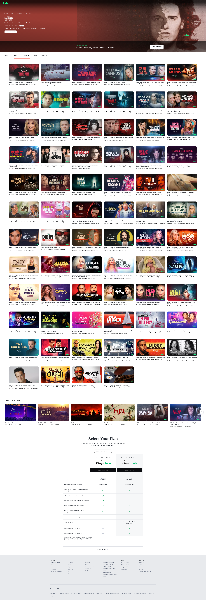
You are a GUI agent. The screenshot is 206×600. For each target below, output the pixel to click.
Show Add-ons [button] (101, 549)
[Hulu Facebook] (51, 588)
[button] (8, 55)
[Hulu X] (55, 588)
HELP (122, 560)
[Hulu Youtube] (59, 588)
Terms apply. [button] (90, 537)
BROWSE (53, 560)
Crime (6, 25)
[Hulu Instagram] (62, 588)
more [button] (48, 23)
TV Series (11, 25)
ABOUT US (141, 560)
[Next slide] (201, 412)
